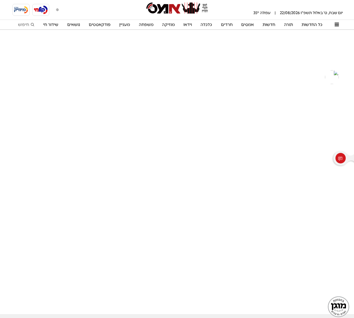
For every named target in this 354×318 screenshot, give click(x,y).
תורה (288, 24)
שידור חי (50, 24)
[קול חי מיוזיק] (21, 10)
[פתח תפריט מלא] (336, 24)
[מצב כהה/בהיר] (57, 9)
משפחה (146, 24)
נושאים (73, 24)
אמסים (247, 24)
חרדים (227, 24)
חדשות (268, 24)
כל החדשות (311, 24)
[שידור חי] (41, 10)
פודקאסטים (100, 24)
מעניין (124, 24)
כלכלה (206, 24)
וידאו (187, 24)
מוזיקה (168, 24)
